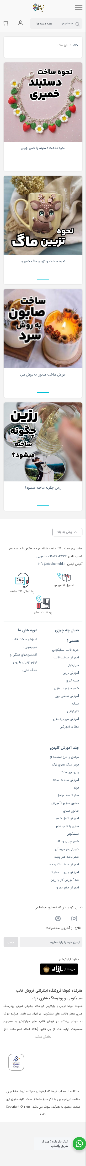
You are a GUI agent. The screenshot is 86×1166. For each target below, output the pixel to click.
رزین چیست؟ (70, 772)
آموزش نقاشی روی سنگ (67, 699)
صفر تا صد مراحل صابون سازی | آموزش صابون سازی (65, 803)
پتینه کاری (72, 680)
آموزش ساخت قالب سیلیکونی (66, 661)
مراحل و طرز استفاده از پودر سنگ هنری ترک (64, 760)
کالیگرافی (73, 711)
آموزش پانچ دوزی (67, 887)
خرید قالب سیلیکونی (65, 649)
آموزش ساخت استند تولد (66, 783)
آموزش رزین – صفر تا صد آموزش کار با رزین (65, 876)
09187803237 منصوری (52, 556)
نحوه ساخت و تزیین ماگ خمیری (43, 261)
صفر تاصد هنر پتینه (66, 856)
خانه (75, 45)
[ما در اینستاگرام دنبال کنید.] (74, 919)
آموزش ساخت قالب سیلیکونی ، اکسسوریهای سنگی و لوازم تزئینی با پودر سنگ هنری (23, 655)
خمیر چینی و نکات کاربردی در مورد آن (67, 845)
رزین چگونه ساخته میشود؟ (43, 487)
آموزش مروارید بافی (66, 719)
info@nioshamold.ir (51, 563)
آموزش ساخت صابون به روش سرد (43, 374)
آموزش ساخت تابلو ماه (64, 864)
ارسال (11, 941)
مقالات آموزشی (69, 726)
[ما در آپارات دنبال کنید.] (58, 919)
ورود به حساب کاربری (20, 23)
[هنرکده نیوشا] (39, 7)
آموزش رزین (71, 672)
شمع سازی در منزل (66, 688)
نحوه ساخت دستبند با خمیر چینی (43, 148)
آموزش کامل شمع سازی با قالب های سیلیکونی (67, 826)
